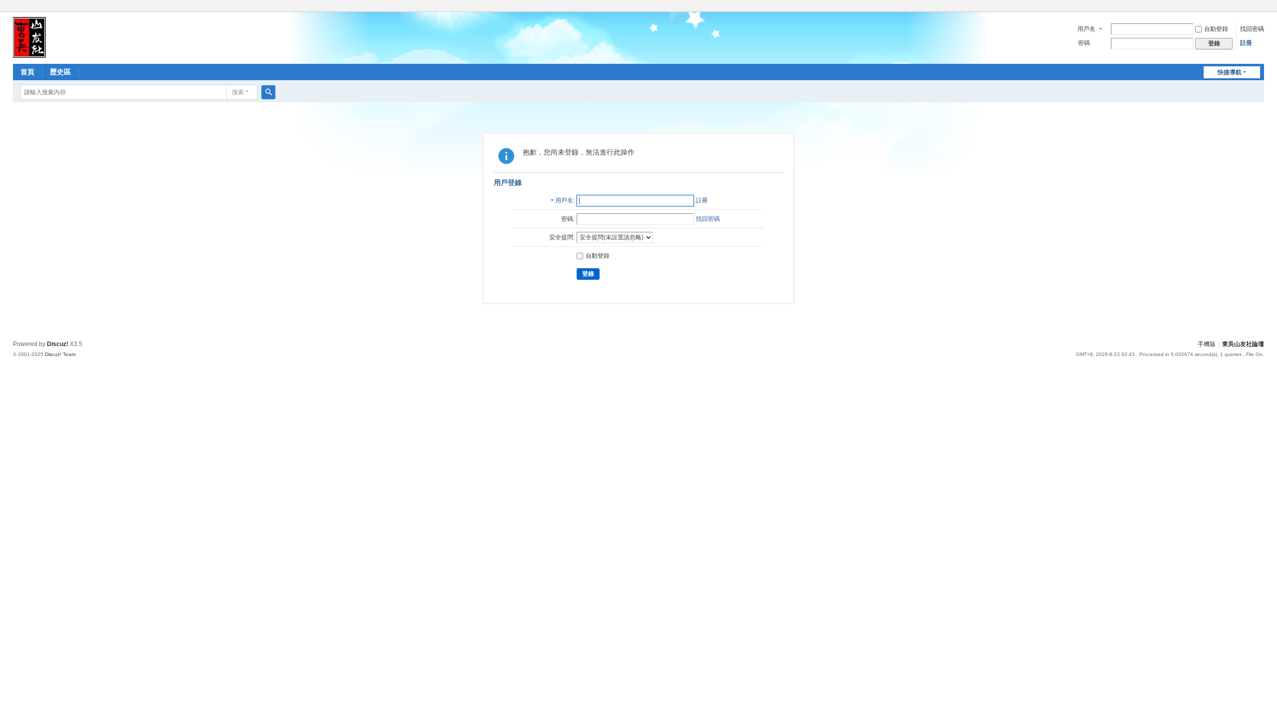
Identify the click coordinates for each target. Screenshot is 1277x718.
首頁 (27, 72)
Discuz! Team (60, 354)
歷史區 (60, 72)
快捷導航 (1230, 72)
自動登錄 (1216, 28)
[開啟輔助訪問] (1261, 6)
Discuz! (57, 344)
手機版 (1207, 344)
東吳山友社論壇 (1243, 344)
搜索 (238, 92)
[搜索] (268, 92)
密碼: (568, 218)
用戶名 (1086, 28)
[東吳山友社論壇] (29, 36)
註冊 (1246, 42)
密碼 (1084, 42)
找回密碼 (1252, 28)
